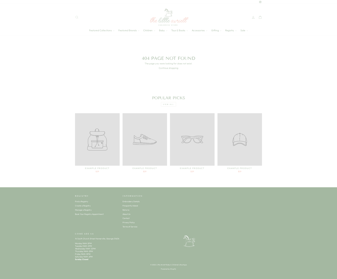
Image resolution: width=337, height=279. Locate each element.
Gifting (215, 30)
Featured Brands (127, 30)
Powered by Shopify (168, 269)
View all (168, 104)
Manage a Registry (83, 210)
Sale (243, 30)
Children (148, 30)
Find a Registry (81, 201)
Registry (230, 30)
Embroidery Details (131, 201)
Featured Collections (100, 30)
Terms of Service (130, 226)
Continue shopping (168, 68)
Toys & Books (178, 30)
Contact (126, 218)
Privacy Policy (129, 222)
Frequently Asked (130, 206)
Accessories (198, 30)
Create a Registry (83, 206)
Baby (162, 30)
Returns (126, 210)
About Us (126, 214)
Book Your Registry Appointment (89, 214)
